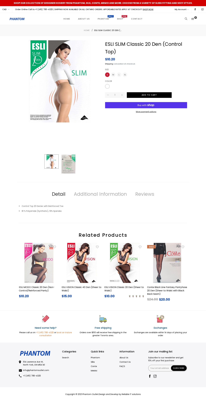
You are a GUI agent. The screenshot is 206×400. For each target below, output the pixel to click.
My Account (181, 9)
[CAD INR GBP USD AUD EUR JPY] (6, 9)
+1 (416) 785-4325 (44, 9)
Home (87, 30)
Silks (93, 362)
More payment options (146, 111)
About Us (124, 357)
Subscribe (178, 368)
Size (107, 69)
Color (108, 81)
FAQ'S (122, 366)
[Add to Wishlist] (54, 247)
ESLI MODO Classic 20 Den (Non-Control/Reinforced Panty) (37, 289)
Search (65, 357)
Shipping (109, 63)
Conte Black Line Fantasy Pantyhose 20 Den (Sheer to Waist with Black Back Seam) (167, 291)
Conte (94, 366)
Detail (58, 194)
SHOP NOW (148, 9)
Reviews (144, 194)
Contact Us (125, 362)
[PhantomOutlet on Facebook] (195, 9)
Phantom (95, 357)
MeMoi (94, 370)
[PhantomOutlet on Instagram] (202, 9)
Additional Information (100, 194)
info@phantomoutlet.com (36, 370)
